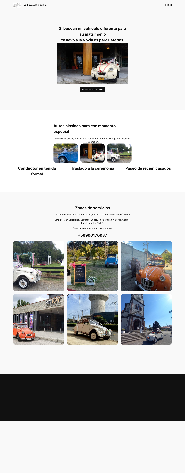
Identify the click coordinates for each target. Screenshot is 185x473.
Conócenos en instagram (92, 89)
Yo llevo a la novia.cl (35, 4)
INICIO (168, 5)
